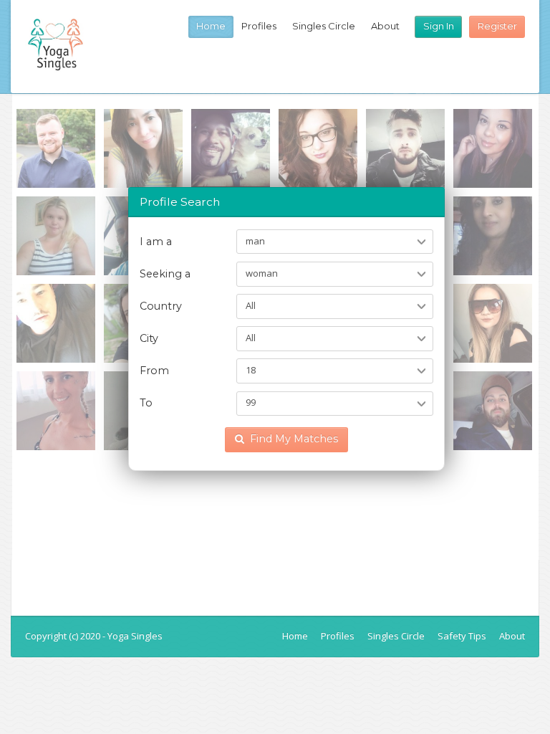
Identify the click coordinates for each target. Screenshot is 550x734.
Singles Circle (323, 26)
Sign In (438, 26)
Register (497, 26)
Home (211, 26)
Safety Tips (462, 635)
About (385, 26)
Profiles (258, 26)
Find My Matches (294, 438)
